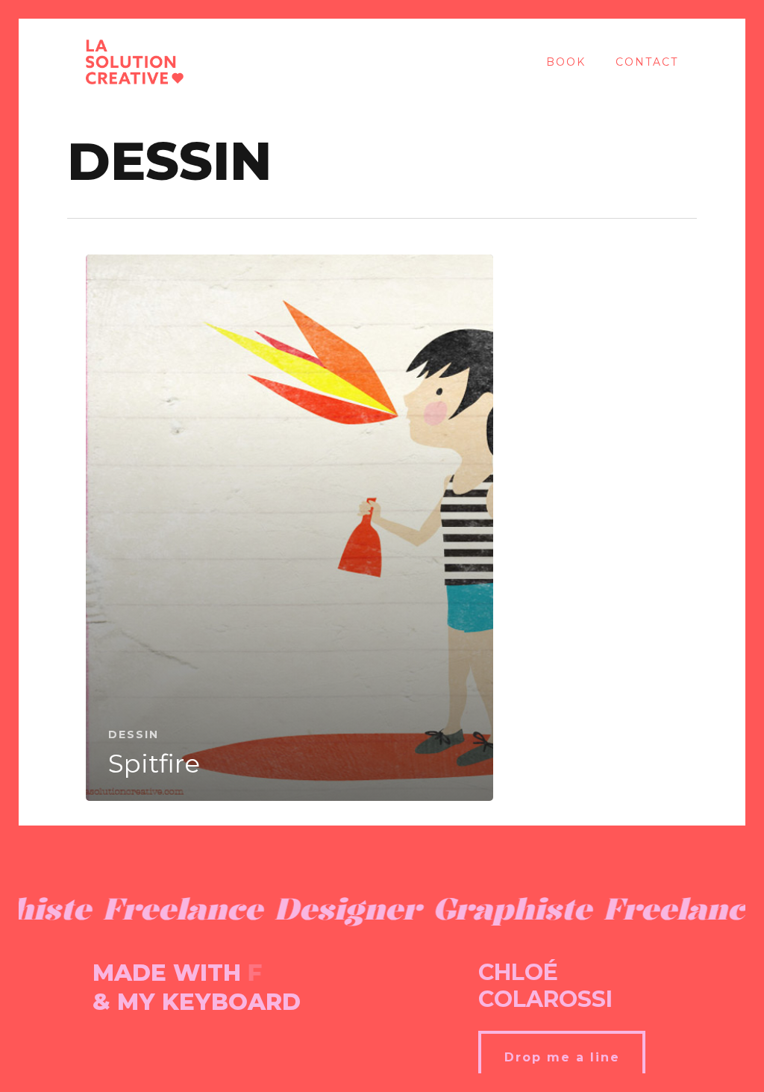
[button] (561, 1057)
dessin (133, 734)
